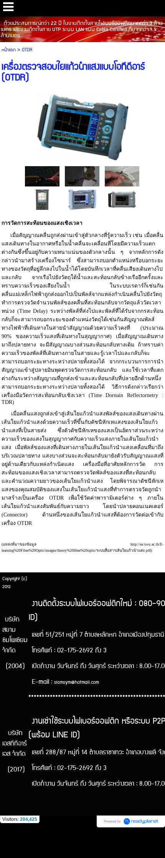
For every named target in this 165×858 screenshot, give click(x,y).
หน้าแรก (9, 50)
